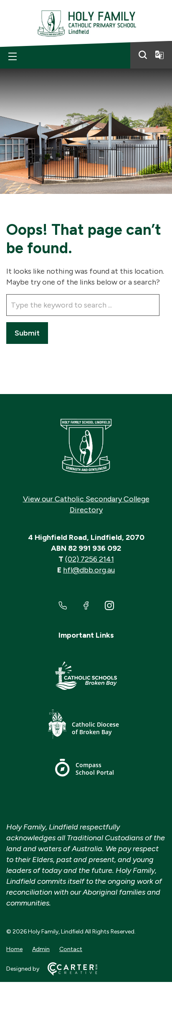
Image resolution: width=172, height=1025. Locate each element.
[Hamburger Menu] (12, 56)
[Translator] (159, 55)
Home (14, 949)
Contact (70, 949)
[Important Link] (86, 677)
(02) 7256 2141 (89, 559)
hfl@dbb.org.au (89, 570)
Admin (41, 949)
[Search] (142, 55)
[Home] (86, 446)
